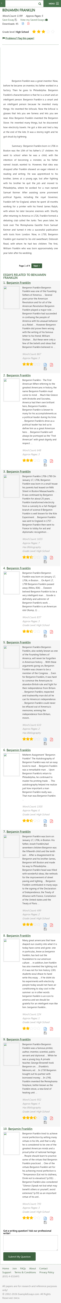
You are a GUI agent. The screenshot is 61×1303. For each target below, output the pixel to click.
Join (14, 1268)
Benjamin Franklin (19, 283)
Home (5, 1268)
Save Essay (8, 19)
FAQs (23, 1268)
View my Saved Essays (32, 19)
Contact (43, 1268)
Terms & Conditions (25, 1272)
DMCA (16, 1298)
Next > (36, 265)
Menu (52, 3)
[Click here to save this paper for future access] (45, 368)
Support (6, 1272)
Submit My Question (19, 1256)
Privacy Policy (46, 1272)
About (32, 1268)
